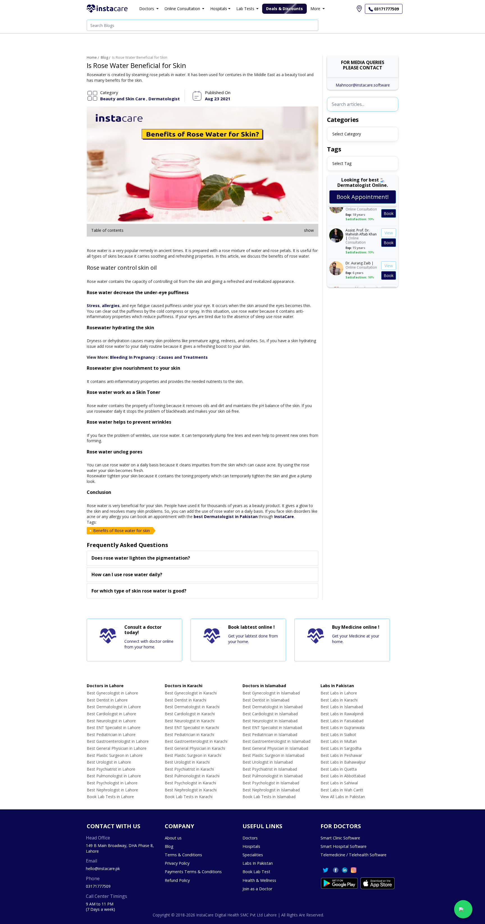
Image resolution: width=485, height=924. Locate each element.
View (389, 227)
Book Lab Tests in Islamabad (269, 796)
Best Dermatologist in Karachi (192, 706)
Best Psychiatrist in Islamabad (269, 769)
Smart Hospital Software (344, 846)
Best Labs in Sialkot (338, 734)
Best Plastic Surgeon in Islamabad (273, 755)
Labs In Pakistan (257, 863)
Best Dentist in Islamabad (265, 700)
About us (173, 838)
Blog (104, 57)
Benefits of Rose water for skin (121, 530)
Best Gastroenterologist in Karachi (196, 741)
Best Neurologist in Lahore (111, 720)
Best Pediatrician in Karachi (189, 734)
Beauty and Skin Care (123, 98)
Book (389, 208)
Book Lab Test (256, 871)
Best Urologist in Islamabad (267, 762)
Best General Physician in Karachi (195, 748)
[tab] (202, 558)
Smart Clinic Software (340, 838)
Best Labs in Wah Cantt (342, 790)
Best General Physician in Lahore (117, 748)
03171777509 (98, 886)
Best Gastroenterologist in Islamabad (276, 741)
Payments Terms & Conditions (193, 871)
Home (92, 57)
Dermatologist (164, 98)
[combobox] (362, 134)
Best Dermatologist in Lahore (114, 706)
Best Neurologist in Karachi (189, 720)
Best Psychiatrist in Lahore (111, 769)
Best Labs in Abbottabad (343, 775)
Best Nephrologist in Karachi (191, 790)
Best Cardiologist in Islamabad (270, 713)
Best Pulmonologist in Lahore (114, 775)
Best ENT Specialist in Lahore (113, 727)
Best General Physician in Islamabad (275, 748)
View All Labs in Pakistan (343, 796)
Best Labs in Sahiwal (339, 782)
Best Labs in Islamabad (342, 706)
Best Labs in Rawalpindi (342, 713)
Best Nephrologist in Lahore (112, 790)
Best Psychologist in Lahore (112, 782)
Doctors (250, 838)
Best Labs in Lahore (339, 693)
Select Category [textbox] (346, 134)
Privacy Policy (177, 863)
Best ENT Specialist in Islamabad (272, 727)
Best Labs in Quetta (339, 769)
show (309, 230)
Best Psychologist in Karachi (190, 782)
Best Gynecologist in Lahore (112, 693)
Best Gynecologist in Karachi (191, 693)
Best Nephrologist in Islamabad (271, 790)
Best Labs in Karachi (339, 700)
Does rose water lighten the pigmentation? (140, 558)
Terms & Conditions (183, 854)
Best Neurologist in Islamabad (270, 720)
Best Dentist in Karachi (185, 700)
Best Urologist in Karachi (187, 762)
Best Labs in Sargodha (341, 748)
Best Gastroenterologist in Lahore (118, 741)
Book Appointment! (363, 197)
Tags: (92, 522)
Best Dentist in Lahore (107, 700)
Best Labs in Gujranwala (343, 727)
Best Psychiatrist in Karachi (189, 769)
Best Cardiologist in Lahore (111, 713)
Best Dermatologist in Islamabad (272, 706)
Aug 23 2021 (217, 98)
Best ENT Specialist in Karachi (192, 727)
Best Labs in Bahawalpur (343, 762)
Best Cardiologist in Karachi (190, 713)
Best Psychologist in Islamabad (270, 782)
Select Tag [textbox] (341, 163)
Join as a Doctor (257, 888)
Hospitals (251, 846)
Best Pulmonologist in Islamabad (272, 775)
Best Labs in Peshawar (341, 755)
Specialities (252, 854)
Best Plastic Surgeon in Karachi (193, 755)
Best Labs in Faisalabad (342, 720)
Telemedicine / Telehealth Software (353, 854)
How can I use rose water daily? (126, 574)
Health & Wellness (259, 880)
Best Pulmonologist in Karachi (192, 775)
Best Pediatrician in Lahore (111, 734)
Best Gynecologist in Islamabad (271, 693)
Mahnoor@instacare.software (363, 85)
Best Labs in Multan (339, 741)
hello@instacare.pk (103, 868)
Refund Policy (177, 880)
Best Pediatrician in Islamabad (269, 734)
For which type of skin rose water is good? (138, 591)
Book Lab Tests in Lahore (110, 796)
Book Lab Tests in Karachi (188, 796)
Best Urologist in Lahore (109, 762)
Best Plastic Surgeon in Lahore (115, 755)
